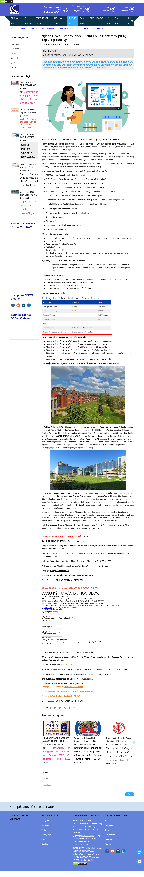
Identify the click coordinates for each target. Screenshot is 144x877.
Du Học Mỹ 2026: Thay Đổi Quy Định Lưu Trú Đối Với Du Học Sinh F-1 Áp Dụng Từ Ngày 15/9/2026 (28, 193)
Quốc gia (14, 63)
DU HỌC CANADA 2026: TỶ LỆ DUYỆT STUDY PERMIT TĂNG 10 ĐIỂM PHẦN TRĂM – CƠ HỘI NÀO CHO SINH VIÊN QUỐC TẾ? (28, 166)
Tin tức (23, 28)
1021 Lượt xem (72, 44)
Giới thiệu (15, 49)
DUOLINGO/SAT (97, 18)
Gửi (129, 794)
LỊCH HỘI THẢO (58, 20)
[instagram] (23, 305)
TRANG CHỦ (14, 20)
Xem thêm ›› (48, 762)
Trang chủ (14, 28)
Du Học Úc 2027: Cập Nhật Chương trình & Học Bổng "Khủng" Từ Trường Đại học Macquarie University (29, 111)
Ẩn (54, 51)
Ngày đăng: (48, 44)
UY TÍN (108, 20)
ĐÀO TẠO (82, 20)
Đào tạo (14, 67)
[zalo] (29, 305)
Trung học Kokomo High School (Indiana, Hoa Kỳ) (85, 739)
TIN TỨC (72, 18)
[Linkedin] (60, 707)
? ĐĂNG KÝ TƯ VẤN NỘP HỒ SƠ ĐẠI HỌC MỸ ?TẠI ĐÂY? (69, 55)
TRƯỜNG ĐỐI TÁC (42, 20)
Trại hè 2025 (118, 20)
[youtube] (18, 305)
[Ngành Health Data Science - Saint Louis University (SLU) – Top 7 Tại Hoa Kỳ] (7, 1)
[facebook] (13, 305)
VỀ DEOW (27, 20)
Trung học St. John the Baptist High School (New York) (119, 739)
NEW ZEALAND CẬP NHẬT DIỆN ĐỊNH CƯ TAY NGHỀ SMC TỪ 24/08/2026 (28, 136)
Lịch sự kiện (16, 58)
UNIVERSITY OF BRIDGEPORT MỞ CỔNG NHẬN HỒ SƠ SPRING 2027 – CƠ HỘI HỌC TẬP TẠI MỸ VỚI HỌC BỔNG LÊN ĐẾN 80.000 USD (56, 740)
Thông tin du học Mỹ (36, 28)
